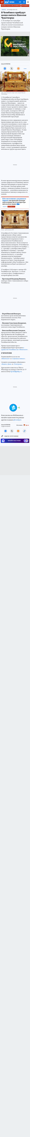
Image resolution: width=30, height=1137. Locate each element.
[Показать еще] (25, 68)
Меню (2, 2)
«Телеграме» (17, 364)
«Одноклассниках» (18, 358)
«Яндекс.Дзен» (6, 364)
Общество (4, 9)
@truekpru (17, 420)
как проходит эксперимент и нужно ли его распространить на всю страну (14, 201)
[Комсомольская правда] (9, 2)
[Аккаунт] (28, 2)
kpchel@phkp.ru (16, 371)
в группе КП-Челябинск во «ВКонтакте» (14, 349)
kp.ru (27, 425)
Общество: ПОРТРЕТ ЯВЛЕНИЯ (11, 436)
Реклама (5, 375)
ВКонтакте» (6, 358)
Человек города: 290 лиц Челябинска (10, 5)
